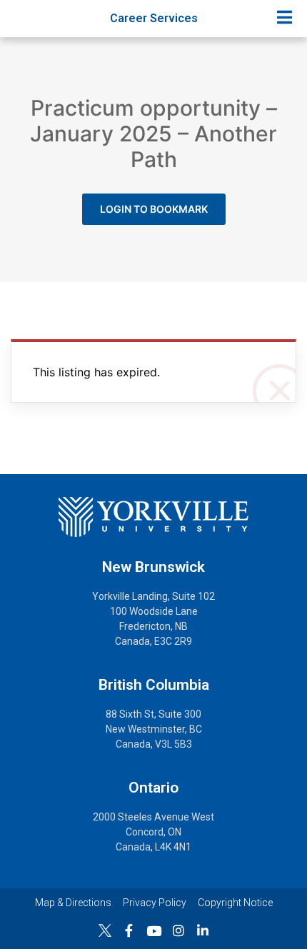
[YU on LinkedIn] (202, 930)
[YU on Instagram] (178, 930)
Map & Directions (73, 902)
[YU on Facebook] (129, 930)
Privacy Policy (154, 902)
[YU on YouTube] (154, 931)
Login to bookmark (154, 209)
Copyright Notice (235, 902)
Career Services (154, 18)
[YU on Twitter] (105, 930)
